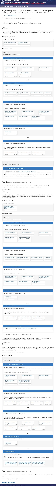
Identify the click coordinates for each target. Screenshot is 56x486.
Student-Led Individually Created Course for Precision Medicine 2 (25, 152)
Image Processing (48, 92)
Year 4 (15, 15)
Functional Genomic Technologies (36, 117)
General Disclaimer (8, 482)
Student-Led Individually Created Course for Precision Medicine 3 (38, 152)
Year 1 (7, 15)
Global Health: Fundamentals (10, 92)
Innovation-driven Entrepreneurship (8, 132)
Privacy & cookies (52, 484)
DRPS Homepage (50, 1)
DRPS (2, 6)
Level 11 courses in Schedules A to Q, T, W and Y (27, 171)
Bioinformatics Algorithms (43, 67)
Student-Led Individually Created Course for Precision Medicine (11, 152)
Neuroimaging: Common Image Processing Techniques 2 (44, 112)
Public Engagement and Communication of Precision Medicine (9, 207)
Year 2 (9, 15)
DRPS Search (49, 2)
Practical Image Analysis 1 (9, 116)
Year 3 (12, 15)
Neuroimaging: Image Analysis (27, 111)
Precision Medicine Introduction (10, 42)
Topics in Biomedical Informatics (37, 92)
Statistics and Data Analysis (27, 67)
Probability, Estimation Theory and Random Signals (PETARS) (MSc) (24, 73)
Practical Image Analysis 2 (23, 116)
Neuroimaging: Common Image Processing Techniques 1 (10, 112)
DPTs (5, 6)
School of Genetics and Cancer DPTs (18, 6)
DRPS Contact (49, 4)
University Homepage (51, 0)
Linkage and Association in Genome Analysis (10, 73)
